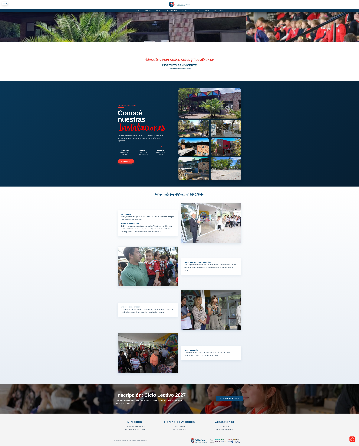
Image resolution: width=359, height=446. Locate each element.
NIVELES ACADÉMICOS (171, 10)
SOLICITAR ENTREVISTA (230, 398)
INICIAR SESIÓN (218, 10)
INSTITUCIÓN (147, 10)
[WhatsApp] (352, 439)
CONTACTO (207, 10)
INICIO (138, 10)
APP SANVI (196, 10)
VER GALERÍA (126, 161)
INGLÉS (158, 10)
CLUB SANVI (185, 10)
